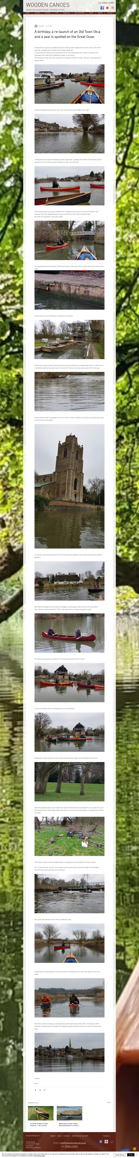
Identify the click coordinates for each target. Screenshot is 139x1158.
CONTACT (66, 1136)
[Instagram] (112, 8)
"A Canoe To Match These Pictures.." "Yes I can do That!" (39, 1125)
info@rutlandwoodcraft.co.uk (73, 1143)
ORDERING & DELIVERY (80, 1136)
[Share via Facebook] (35, 1090)
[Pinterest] (107, 8)
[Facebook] (102, 8)
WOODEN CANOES (48, 5)
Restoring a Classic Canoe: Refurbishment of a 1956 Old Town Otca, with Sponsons (69, 1125)
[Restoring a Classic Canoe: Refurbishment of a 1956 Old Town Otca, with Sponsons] (69, 1113)
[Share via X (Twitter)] (40, 1090)
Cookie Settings (119, 1155)
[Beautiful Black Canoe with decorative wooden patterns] (41, 1113)
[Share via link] (45, 1090)
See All (109, 1102)
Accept (131, 1155)
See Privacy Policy (39, 1156)
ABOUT (53, 1136)
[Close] (137, 1154)
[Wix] (100, 1141)
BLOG (59, 1136)
